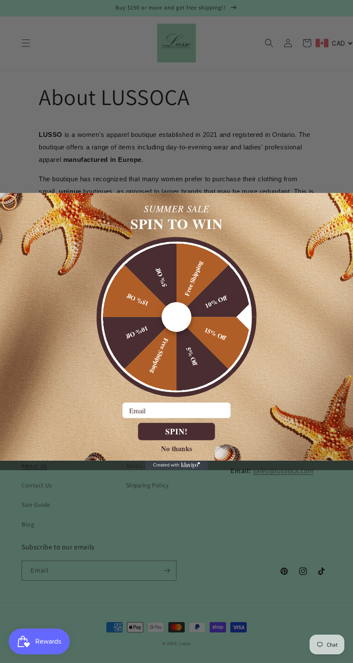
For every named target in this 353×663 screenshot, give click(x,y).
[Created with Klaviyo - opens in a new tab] (176, 465)
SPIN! (176, 431)
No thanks (176, 448)
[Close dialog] (9, 202)
